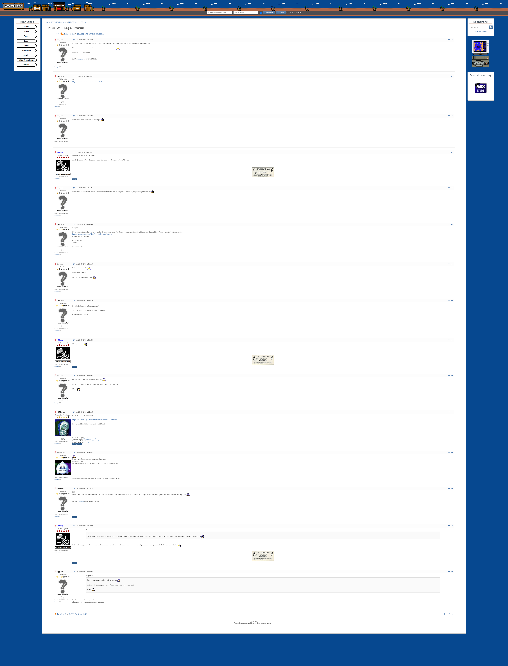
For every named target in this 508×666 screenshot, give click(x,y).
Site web (74, 179)
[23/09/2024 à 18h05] (74, 340)
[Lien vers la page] (27, 26)
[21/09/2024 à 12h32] (74, 76)
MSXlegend (61, 412)
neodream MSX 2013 (90, 439)
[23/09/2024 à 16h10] (74, 264)
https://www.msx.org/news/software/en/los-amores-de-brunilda (94, 420)
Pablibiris (60, 489)
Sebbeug (60, 152)
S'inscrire (281, 13)
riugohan (60, 40)
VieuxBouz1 (61, 452)
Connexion (269, 13)
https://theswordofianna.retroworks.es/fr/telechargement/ (92, 82)
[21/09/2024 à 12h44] (74, 116)
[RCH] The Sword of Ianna (90, 33)
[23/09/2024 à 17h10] (74, 300)
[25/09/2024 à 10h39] (74, 526)
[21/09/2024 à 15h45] (74, 188)
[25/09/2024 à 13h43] (74, 572)
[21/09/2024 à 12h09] (74, 40)
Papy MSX (60, 76)
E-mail (74, 443)
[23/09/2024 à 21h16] (74, 412)
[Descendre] (452, 40)
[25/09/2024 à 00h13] (74, 489)
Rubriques (27, 22)
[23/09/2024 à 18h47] (74, 375)
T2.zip (87, 442)
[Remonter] (449, 40)
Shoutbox (63, 103)
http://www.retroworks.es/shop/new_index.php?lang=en (92, 234)
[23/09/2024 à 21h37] (74, 452)
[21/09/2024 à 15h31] (74, 152)
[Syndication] (62, 33)
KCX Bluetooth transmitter (92, 441)
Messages (57, 67)
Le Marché (69, 33)
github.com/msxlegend (91, 438)
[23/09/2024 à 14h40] (74, 224)
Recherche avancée (481, 31)
